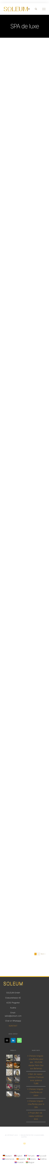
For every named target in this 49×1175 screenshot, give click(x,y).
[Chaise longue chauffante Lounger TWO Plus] (16, 1065)
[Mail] (7, 1040)
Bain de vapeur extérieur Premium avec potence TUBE (36, 1079)
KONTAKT (13, 1026)
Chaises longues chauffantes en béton (36, 1092)
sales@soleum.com (13, 1016)
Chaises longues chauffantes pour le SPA (36, 1104)
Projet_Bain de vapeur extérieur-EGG (36, 1116)
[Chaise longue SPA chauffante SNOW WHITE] (9, 1094)
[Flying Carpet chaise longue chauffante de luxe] (9, 1079)
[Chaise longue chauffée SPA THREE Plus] (9, 1058)
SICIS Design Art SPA (24, 559)
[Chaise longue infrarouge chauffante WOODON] (16, 1094)
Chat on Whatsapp (13, 1021)
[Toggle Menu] (44, 9)
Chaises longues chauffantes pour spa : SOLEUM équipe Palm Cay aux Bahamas (36, 1062)
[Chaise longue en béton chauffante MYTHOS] (16, 1087)
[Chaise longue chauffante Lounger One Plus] (9, 1072)
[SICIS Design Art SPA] (16, 1072)
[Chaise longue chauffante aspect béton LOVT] (16, 1079)
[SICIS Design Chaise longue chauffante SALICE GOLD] (16, 1058)
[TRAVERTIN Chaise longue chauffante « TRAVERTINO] (9, 1065)
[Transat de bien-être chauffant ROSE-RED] (9, 1087)
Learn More (24, 129)
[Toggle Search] (36, 9)
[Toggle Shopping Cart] (29, 9)
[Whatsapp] (19, 1040)
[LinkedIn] (13, 1040)
